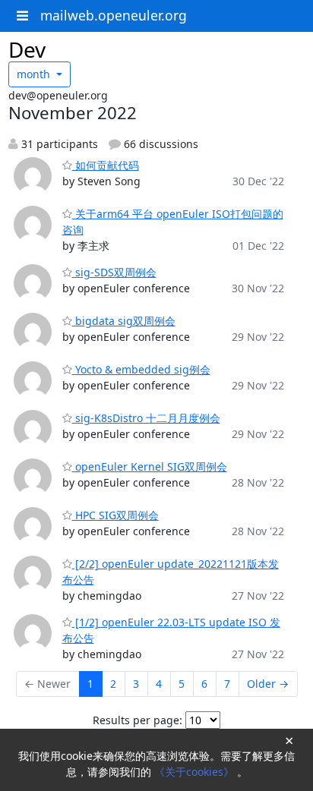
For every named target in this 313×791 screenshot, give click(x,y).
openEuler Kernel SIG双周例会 (149, 466)
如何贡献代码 (105, 165)
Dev (27, 49)
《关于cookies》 (195, 771)
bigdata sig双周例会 (123, 321)
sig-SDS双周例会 (114, 272)
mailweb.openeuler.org (113, 15)
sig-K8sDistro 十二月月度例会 (146, 418)
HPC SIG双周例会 (115, 515)
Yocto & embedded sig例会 (141, 369)
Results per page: (137, 720)
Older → (268, 683)
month (35, 74)
